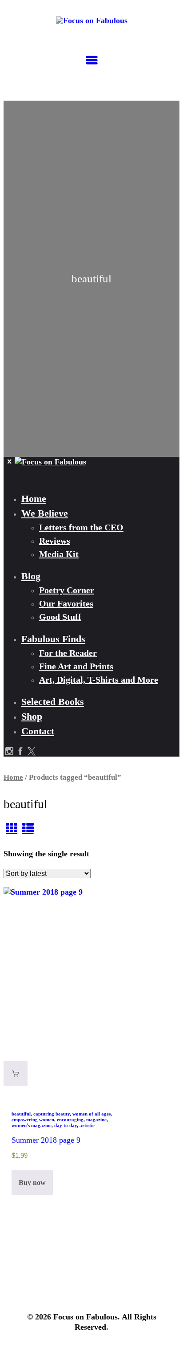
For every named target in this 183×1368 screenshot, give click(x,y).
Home (13, 777)
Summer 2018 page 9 (46, 1140)
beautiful (21, 1113)
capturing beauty (51, 1113)
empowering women (33, 1119)
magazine (96, 1119)
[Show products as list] (28, 828)
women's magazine (32, 1125)
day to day (65, 1125)
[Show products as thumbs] (12, 828)
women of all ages (91, 1113)
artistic (87, 1125)
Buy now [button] (32, 1182)
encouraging (70, 1119)
